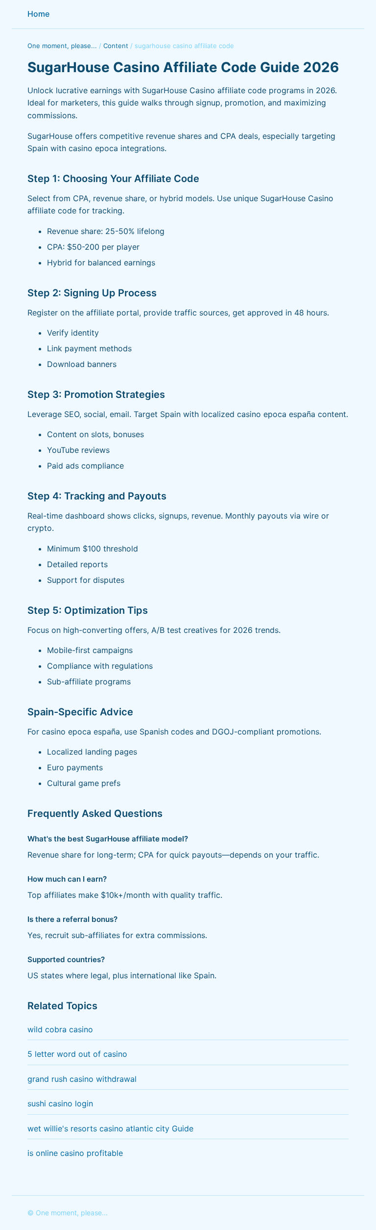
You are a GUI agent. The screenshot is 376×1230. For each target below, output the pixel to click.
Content (115, 46)
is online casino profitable (75, 1153)
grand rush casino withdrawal (82, 1079)
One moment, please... (62, 46)
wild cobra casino (60, 1029)
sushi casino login (60, 1103)
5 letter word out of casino (77, 1054)
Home (38, 14)
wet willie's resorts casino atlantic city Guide (110, 1128)
